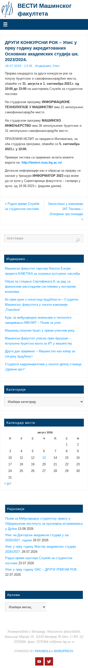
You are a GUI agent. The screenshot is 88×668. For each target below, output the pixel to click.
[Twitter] (49, 661)
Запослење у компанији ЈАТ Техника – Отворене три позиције (65, 211)
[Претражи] (77, 240)
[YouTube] (39, 661)
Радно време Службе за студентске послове (22, 206)
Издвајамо (43, 66)
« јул (7, 483)
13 (44, 457)
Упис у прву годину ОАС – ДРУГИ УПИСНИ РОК (41, 569)
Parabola (42, 651)
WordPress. (64, 651)
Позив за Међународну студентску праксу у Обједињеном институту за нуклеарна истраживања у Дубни (44, 524)
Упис (56, 66)
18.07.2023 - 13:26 (19, 66)
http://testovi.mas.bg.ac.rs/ (42, 162)
